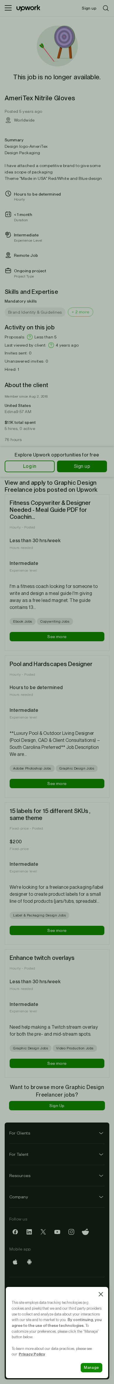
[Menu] (8, 8)
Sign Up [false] (56, 1105)
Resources (19, 1175)
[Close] (100, 1294)
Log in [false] (30, 466)
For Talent (19, 1154)
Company (18, 1197)
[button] (29, 336)
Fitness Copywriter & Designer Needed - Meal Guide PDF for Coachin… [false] (50, 509)
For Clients (19, 1133)
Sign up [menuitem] (89, 8)
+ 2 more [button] (80, 312)
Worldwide (24, 120)
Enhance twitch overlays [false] (42, 957)
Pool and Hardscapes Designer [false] (51, 664)
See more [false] (57, 636)
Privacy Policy (32, 1354)
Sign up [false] (82, 466)
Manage (91, 1367)
